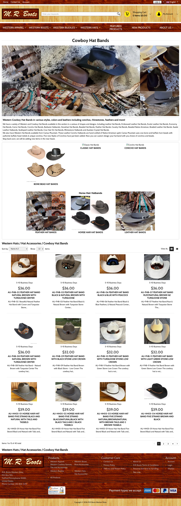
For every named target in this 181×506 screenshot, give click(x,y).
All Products (55, 477)
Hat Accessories (81, 474)
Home (5, 2)
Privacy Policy (109, 465)
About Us (165, 27)
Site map (136, 472)
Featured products (116, 28)
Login (170, 465)
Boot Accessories (81, 464)
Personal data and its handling (145, 468)
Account (26, 2)
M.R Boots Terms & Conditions (146, 465)
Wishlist (171, 468)
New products (141, 27)
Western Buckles (64, 27)
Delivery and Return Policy (115, 468)
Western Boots (39, 27)
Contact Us (15, 2)
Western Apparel (13, 27)
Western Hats (89, 27)
